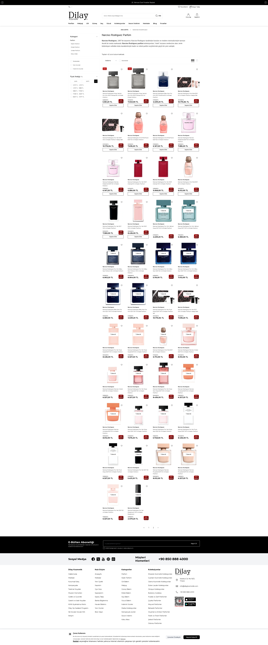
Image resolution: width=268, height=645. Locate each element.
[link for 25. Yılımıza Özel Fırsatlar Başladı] (134, 2)
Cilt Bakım (125, 582)
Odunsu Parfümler (155, 623)
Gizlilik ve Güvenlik (75, 597)
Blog (155, 23)
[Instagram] (108, 559)
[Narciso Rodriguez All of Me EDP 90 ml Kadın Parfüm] (188, 166)
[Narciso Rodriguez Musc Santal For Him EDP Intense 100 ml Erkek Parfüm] (138, 78)
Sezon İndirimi (134, 23)
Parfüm (71, 23)
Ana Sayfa (124, 30)
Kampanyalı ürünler (129, 612)
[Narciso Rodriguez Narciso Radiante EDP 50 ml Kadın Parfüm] (113, 166)
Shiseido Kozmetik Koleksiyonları (160, 574)
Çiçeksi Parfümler (154, 601)
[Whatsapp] (113, 559)
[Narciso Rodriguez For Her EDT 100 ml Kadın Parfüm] (113, 210)
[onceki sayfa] (144, 528)
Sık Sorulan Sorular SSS (76, 612)
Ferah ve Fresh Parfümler (157, 616)
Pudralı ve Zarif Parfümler (157, 597)
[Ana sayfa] (78, 15)
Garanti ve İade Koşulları (77, 601)
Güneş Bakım (126, 589)
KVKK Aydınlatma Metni (77, 604)
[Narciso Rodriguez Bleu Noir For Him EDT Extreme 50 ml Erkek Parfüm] (163, 78)
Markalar (146, 23)
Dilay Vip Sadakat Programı (78, 608)
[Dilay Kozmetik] (187, 571)
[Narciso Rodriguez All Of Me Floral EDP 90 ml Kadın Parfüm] (138, 122)
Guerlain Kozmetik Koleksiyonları (160, 578)
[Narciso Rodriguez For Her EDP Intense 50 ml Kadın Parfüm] (138, 166)
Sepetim (98, 585)
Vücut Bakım (126, 601)
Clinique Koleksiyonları (156, 589)
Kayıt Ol (194, 543)
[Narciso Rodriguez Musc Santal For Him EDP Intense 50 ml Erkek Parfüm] (113, 78)
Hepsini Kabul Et (191, 637)
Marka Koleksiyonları (129, 608)
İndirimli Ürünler (127, 604)
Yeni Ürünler (99, 608)
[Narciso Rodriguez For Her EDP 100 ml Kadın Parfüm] (138, 210)
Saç (101, 23)
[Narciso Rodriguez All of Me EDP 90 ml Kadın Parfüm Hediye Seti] (188, 78)
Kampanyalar (73, 585)
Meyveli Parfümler (155, 604)
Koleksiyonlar (119, 23)
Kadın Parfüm (127, 578)
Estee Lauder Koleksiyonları (158, 585)
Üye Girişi (98, 589)
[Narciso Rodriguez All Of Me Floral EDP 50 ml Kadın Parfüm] (163, 122)
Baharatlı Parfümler (155, 608)
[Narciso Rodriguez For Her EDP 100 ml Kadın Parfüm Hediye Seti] (113, 122)
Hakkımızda (72, 574)
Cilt (87, 23)
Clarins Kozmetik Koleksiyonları (159, 582)
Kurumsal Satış (73, 582)
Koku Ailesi (125, 619)
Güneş (94, 23)
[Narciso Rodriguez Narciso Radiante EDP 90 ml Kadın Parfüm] (188, 122)
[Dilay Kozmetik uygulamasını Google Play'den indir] (190, 604)
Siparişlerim (99, 593)
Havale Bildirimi (100, 604)
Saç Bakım (125, 597)
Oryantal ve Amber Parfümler (159, 612)
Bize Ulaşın (99, 612)
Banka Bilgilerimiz (101, 601)
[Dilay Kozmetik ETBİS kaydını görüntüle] (179, 602)
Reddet (76, 641)
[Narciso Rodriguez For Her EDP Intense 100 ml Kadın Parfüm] (163, 166)
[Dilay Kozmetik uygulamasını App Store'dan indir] (190, 599)
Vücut (109, 23)
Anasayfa (98, 574)
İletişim (71, 616)
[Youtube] (103, 559)
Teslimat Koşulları (74, 589)
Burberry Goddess (154, 593)
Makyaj (80, 23)
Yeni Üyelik (99, 582)
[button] (2, 2)
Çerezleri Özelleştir (173, 637)
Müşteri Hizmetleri (75, 593)
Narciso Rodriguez (108, 91)
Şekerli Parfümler (154, 619)
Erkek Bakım (126, 593)
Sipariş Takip (99, 597)
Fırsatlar (163, 23)
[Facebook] (93, 559)
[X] (98, 559)
